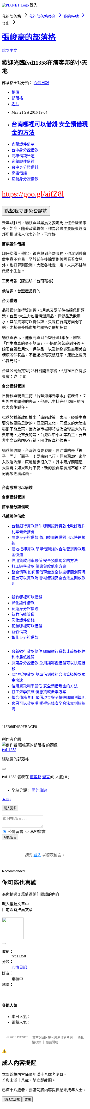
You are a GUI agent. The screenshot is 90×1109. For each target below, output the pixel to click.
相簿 (15, 92)
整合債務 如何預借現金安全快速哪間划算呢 (48, 572)
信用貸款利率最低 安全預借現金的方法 (45, 561)
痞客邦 (35, 777)
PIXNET (22, 1037)
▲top (6, 799)
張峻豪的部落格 (29, 37)
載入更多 (10, 808)
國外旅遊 (39, 790)
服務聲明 (52, 1042)
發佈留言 (10, 837)
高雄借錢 (19, 173)
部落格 (17, 98)
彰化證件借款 (23, 603)
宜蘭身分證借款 (25, 179)
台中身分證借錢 (25, 167)
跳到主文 (9, 51)
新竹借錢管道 (23, 614)
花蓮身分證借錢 (25, 609)
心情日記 (41, 83)
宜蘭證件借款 (23, 144)
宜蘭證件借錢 (23, 162)
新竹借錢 (19, 632)
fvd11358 (9, 750)
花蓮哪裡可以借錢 (27, 626)
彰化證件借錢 (23, 620)
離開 (27, 1099)
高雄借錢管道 (23, 156)
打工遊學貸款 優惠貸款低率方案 (39, 566)
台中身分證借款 (25, 150)
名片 (15, 104)
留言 (46, 777)
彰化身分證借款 (25, 637)
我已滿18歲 (12, 1099)
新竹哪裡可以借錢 (27, 597)
